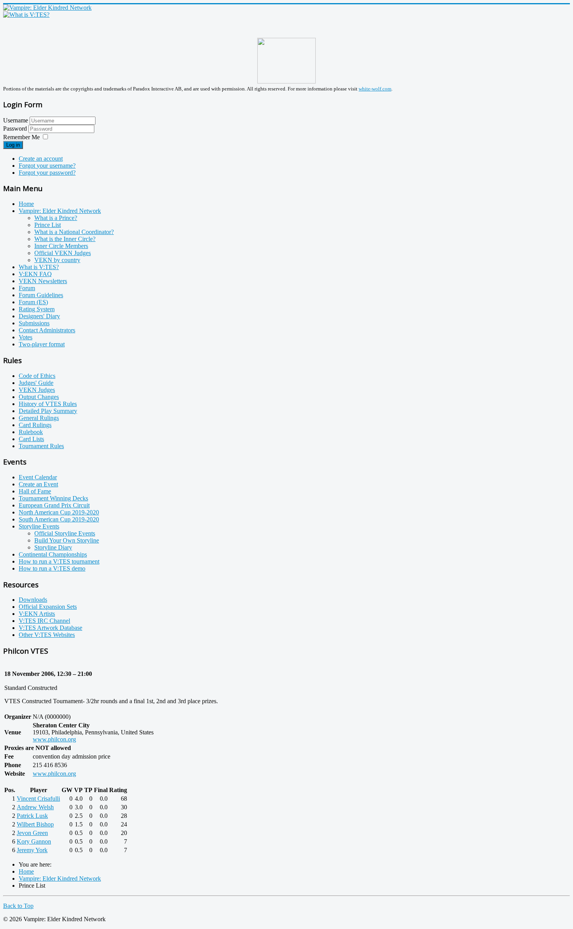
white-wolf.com (375, 89)
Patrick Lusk (32, 815)
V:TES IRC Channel (44, 620)
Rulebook (31, 432)
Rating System (37, 309)
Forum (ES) (33, 302)
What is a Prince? (55, 218)
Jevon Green (32, 833)
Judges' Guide (36, 382)
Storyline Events (39, 526)
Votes (25, 337)
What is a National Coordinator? (74, 232)
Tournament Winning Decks (53, 498)
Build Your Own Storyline (66, 540)
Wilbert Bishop (35, 824)
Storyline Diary (53, 547)
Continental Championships (53, 554)
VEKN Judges (37, 389)
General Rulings (39, 418)
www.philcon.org (54, 739)
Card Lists (31, 439)
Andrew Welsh (35, 807)
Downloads (33, 599)
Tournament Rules (41, 446)
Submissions (34, 323)
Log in (13, 145)
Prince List (47, 225)
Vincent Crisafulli (38, 798)
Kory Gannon (34, 841)
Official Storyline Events (64, 533)
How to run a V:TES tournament (59, 561)
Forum (27, 288)
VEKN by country (57, 260)
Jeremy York (32, 850)
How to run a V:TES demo (52, 568)
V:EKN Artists (37, 613)
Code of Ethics (37, 375)
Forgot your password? (47, 172)
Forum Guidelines (41, 295)
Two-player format (42, 344)
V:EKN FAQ (35, 274)
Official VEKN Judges (62, 253)
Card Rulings (35, 425)
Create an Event (38, 484)
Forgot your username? (47, 165)
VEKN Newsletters (43, 281)
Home (26, 203)
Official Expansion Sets (48, 606)
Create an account (41, 158)
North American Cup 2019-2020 (59, 512)
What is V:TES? (39, 267)
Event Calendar (38, 477)
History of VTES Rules (48, 404)
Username (15, 120)
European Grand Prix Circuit (54, 505)
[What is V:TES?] (26, 14)
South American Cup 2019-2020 (59, 519)
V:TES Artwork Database (50, 627)
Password (15, 128)
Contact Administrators (47, 330)
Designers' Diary (39, 316)
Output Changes (39, 397)
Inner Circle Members (61, 246)
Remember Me (21, 137)
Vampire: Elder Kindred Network (60, 210)
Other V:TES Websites (47, 634)
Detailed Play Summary (48, 411)
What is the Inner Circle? (65, 239)
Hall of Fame (35, 491)
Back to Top (18, 905)
